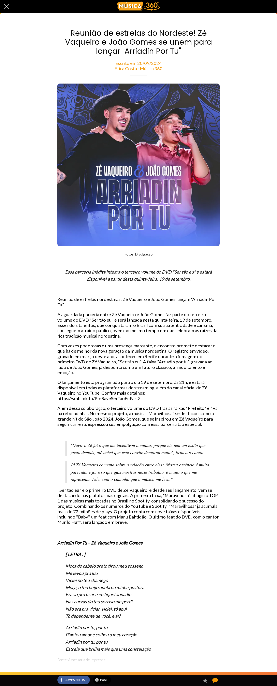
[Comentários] (215, 680)
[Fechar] (6, 6)
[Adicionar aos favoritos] (205, 680)
